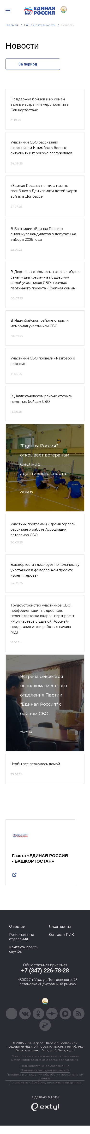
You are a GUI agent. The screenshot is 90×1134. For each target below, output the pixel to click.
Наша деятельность (39, 25)
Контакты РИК (61, 934)
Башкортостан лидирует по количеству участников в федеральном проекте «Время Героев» (45, 570)
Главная (12, 25)
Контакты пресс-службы (23, 949)
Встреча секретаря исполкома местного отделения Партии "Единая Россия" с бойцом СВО (43, 695)
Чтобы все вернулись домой (35, 764)
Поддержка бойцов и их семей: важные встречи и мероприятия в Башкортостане (40, 104)
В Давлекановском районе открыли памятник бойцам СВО (41, 399)
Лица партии (60, 926)
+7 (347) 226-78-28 (45, 970)
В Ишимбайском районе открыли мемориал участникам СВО (40, 323)
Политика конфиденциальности (45, 1070)
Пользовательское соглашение (45, 1066)
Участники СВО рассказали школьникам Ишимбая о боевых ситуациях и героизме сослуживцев (41, 147)
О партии (17, 926)
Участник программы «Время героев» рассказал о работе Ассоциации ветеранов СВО (43, 529)
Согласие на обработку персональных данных (45, 1082)
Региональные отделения (21, 936)
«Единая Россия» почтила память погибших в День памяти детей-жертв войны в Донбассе (44, 191)
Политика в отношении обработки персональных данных (45, 1076)
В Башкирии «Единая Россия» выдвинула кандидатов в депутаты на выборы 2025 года (43, 234)
